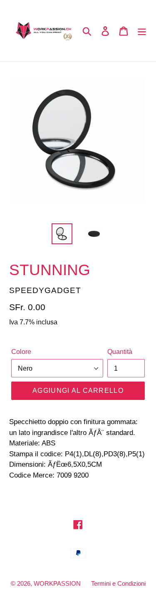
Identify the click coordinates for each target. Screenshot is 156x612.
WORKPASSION (57, 583)
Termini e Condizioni (118, 583)
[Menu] (142, 30)
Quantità (119, 351)
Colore (21, 351)
